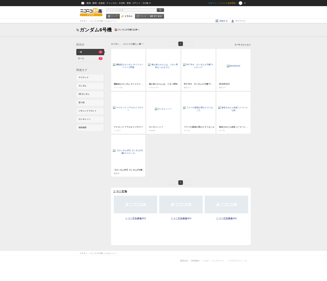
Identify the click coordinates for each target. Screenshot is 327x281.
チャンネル (112, 3)
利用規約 (195, 261)
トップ (114, 16)
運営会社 (184, 261)
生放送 (102, 3)
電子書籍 (158, 16)
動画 (89, 3)
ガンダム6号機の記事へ (128, 29)
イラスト (129, 16)
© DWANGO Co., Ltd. (237, 261)
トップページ (218, 261)
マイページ (240, 21)
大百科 (122, 3)
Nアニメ (136, 3)
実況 (129, 3)
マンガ (143, 16)
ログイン (212, 3)
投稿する (224, 21)
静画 (95, 3)
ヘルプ (206, 261)
